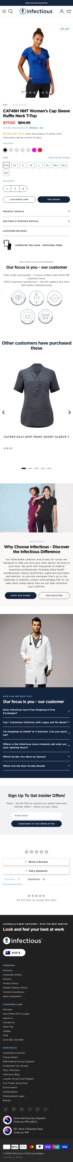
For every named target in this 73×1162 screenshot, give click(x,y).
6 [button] (43, 92)
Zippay (7, 1031)
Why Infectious (11, 1070)
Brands (6, 1100)
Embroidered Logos (14, 1096)
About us (8, 1018)
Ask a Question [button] (38, 870)
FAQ (5, 1035)
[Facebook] (14, 1109)
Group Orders (10, 1057)
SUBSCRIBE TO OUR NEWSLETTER (36, 824)
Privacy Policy (10, 983)
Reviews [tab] (10, 879)
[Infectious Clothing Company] (36, 11)
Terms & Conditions (13, 992)
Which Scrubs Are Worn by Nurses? (24, 756)
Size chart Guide (59, 157)
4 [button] (34, 92)
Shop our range (20, 595)
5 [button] (38, 92)
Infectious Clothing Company (28, 1153)
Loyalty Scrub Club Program (18, 1078)
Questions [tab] (34, 879)
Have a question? (12, 996)
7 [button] (47, 92)
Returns (7, 979)
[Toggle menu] (4, 11)
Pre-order (54, 199)
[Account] (61, 11)
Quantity (9, 181)
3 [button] (30, 92)
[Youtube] (22, 1109)
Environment (10, 1087)
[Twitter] (6, 1109)
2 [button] (26, 92)
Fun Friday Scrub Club (15, 1083)
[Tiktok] (45, 1109)
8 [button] (51, 92)
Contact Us (9, 1022)
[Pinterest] (37, 1109)
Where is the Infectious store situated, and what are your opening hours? (34, 745)
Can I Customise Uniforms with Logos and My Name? (35, 722)
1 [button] (22, 92)
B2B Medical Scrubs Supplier (19, 1061)
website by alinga (12, 1157)
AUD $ (16, 952)
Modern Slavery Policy (15, 987)
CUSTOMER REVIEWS (15, 231)
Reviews (7, 1009)
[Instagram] (30, 1109)
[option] (36, 3)
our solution (54, 595)
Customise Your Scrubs (15, 1065)
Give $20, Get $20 (13, 1039)
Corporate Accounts (14, 1053)
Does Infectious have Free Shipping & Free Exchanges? (29, 711)
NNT (5, 105)
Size (5, 157)
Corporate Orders (12, 974)
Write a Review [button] (38, 861)
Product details (13, 211)
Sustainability (10, 1091)
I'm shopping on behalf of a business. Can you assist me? (35, 733)
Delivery (7, 970)
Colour (8, 143)
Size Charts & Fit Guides (16, 1013)
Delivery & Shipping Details (20, 221)
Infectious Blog (11, 1074)
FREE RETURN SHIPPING (36, 3)
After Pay (8, 1026)
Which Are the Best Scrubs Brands (24, 765)
